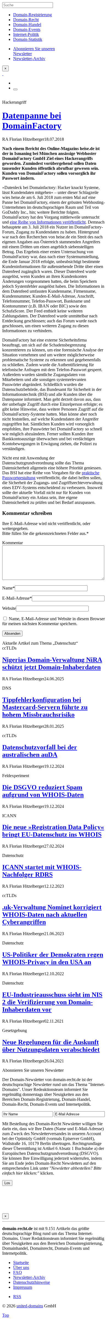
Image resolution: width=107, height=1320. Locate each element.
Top (5, 1315)
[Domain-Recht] (2, 73)
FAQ (17, 1272)
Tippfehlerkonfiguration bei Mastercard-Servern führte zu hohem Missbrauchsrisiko (45, 707)
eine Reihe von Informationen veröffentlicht (48, 222)
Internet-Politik (26, 34)
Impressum (22, 1287)
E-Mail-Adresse (17, 598)
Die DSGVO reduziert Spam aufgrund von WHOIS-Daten (43, 791)
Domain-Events (26, 29)
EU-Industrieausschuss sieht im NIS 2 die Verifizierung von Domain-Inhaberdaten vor (52, 1002)
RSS (17, 1296)
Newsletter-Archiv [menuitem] (29, 58)
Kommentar (12, 542)
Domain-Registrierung (32, 14)
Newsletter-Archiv (29, 1277)
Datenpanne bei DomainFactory (31, 121)
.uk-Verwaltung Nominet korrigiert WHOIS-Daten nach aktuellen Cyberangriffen (52, 915)
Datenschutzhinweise (31, 1282)
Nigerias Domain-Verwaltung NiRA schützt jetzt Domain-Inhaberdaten (52, 663)
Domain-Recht (26, 19)
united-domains (29, 1306)
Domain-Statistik (27, 39)
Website (9, 608)
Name (8, 588)
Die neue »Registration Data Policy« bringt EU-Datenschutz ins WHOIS (53, 830)
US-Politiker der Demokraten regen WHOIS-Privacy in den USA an (52, 958)
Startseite (21, 1262)
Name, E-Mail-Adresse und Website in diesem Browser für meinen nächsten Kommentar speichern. (53, 621)
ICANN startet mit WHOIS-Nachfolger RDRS (41, 871)
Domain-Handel (27, 24)
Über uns (21, 1267)
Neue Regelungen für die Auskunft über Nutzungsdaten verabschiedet (51, 1046)
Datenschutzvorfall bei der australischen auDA (39, 751)
